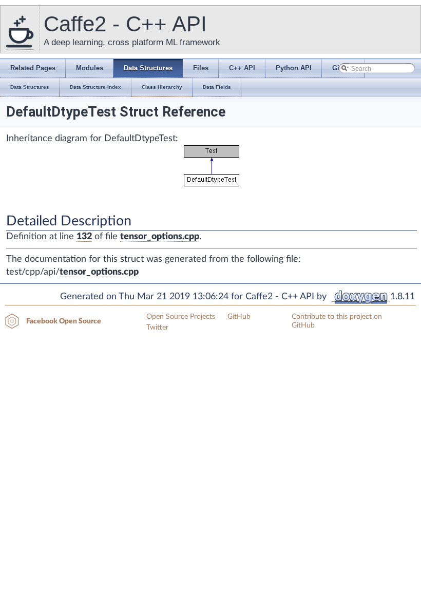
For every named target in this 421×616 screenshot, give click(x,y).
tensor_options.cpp (159, 236)
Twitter (157, 327)
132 (84, 236)
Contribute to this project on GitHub (337, 321)
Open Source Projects (180, 316)
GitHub (239, 316)
